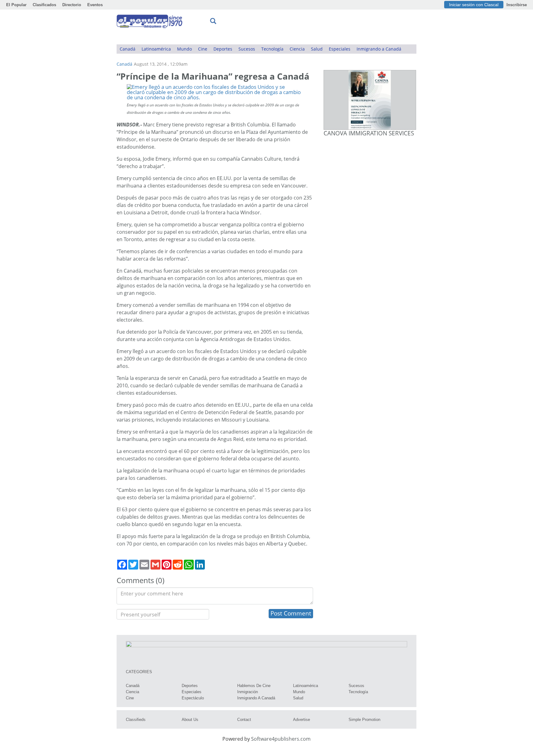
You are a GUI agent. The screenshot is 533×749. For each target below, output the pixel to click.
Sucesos (246, 49)
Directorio (71, 4)
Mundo (184, 49)
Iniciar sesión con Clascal (473, 4)
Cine (202, 49)
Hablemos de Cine (254, 685)
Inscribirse (516, 4)
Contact (244, 719)
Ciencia (297, 49)
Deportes (222, 49)
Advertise (301, 719)
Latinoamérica (156, 49)
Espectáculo (193, 698)
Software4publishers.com (281, 738)
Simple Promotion (364, 719)
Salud (317, 49)
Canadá (127, 49)
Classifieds (136, 719)
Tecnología (272, 49)
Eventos (95, 4)
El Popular (16, 4)
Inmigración (247, 691)
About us (190, 719)
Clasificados (44, 4)
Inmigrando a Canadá (379, 49)
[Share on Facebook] (122, 565)
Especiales (339, 49)
